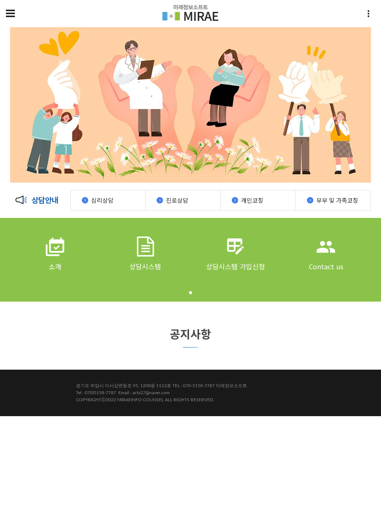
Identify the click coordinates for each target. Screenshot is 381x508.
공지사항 (190, 333)
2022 (111, 400)
